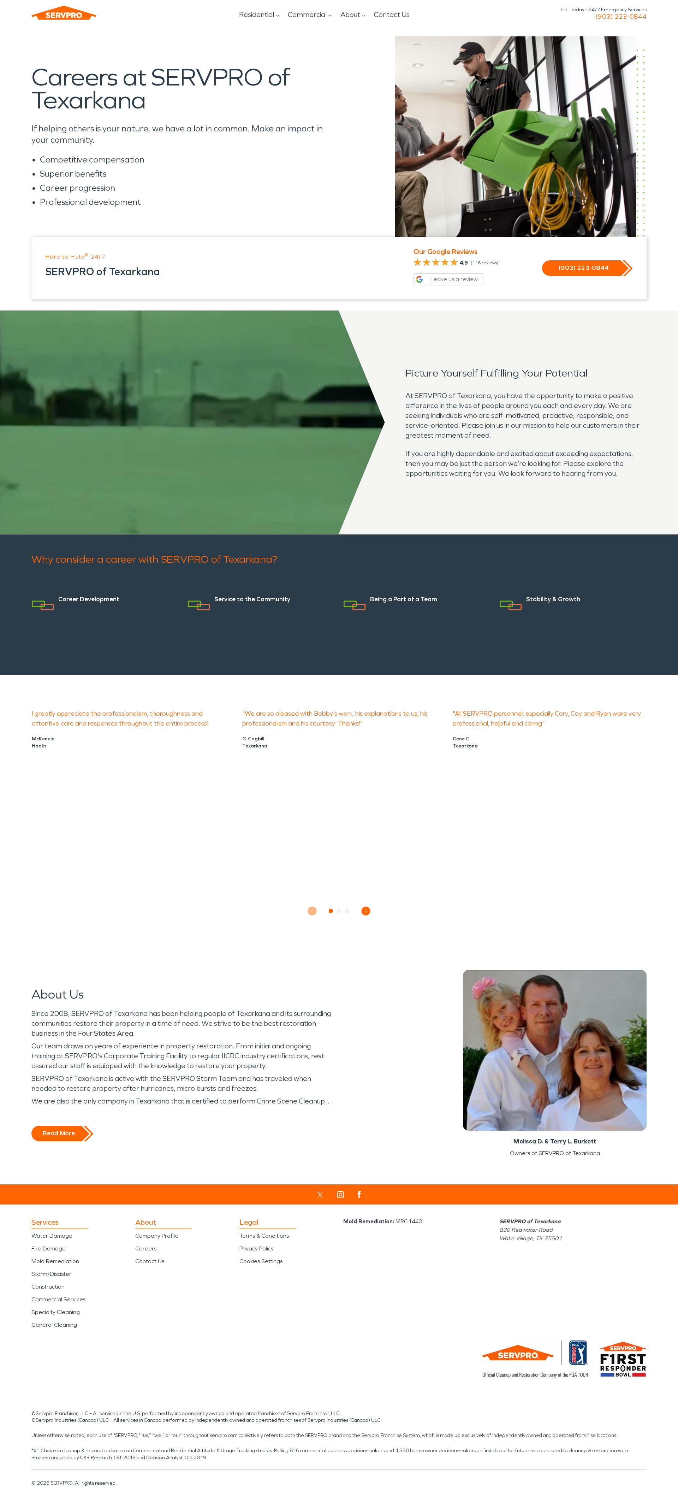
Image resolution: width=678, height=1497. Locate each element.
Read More (59, 1133)
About (350, 14)
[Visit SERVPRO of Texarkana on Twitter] (320, 1194)
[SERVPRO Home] (63, 13)
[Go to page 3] (347, 911)
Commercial (307, 14)
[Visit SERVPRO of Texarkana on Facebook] (359, 1194)
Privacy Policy (256, 1248)
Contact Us (392, 14)
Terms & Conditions (264, 1235)
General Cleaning (54, 1324)
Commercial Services (58, 1299)
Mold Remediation (55, 1261)
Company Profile (156, 1235)
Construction (48, 1286)
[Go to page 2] (339, 911)
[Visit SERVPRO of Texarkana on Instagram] (340, 1194)
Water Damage (51, 1235)
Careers (145, 1248)
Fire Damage (48, 1248)
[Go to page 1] (331, 911)
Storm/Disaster (51, 1274)
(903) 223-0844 (621, 16)
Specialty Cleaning (55, 1312)
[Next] (366, 911)
